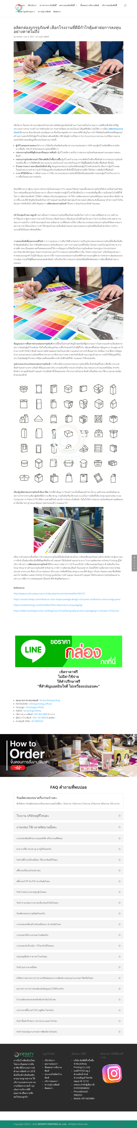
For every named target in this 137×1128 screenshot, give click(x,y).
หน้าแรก (21, 5)
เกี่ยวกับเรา (32, 5)
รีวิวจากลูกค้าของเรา (26, 12)
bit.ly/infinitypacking (50, 700)
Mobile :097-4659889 (84, 1098)
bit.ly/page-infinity (35, 707)
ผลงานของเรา (51, 1063)
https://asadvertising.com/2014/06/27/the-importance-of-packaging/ (48, 605)
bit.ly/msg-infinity (32, 710)
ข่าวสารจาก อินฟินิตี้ (48, 5)
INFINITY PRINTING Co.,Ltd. (52, 1124)
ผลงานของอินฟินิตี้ (67, 5)
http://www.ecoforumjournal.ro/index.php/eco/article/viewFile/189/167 (49, 593)
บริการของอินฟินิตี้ (109, 5)
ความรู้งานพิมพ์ (44, 12)
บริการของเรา (51, 1081)
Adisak (19, 36)
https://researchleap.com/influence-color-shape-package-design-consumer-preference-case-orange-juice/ (67, 599)
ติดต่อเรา (57, 12)
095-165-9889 (39, 717)
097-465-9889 (41, 714)
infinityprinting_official (40, 703)
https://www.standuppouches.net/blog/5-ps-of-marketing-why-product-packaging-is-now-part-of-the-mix (66, 610)
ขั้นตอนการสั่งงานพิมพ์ (89, 5)
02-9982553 (37, 721)
